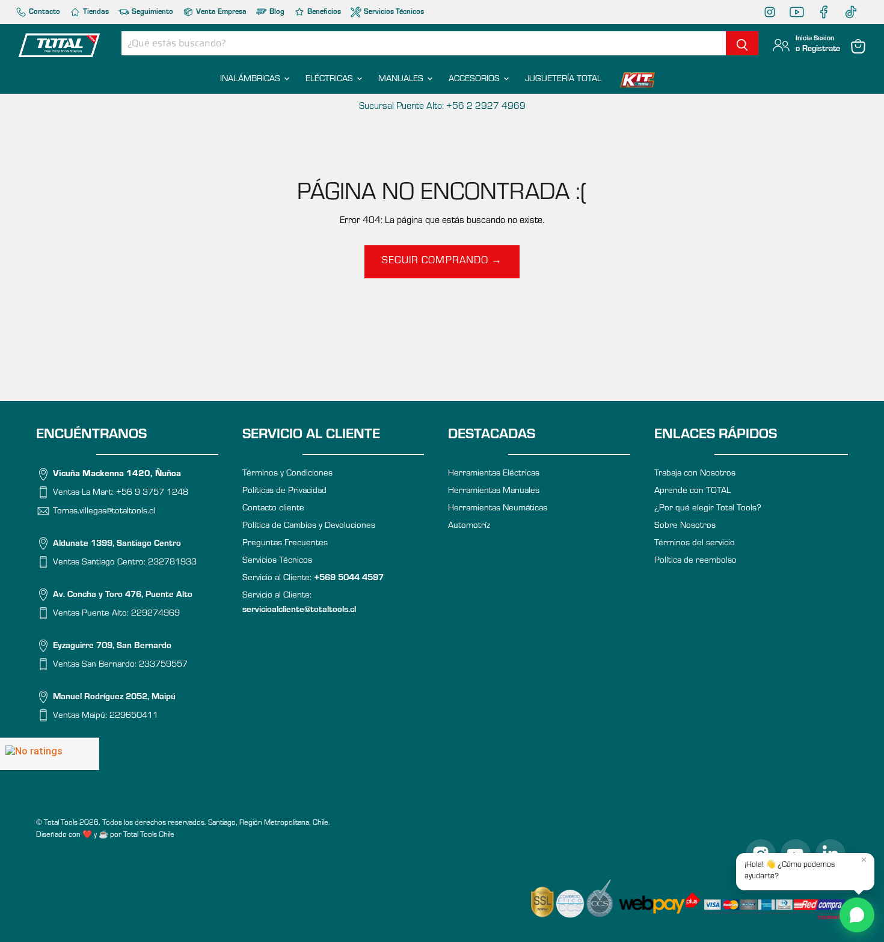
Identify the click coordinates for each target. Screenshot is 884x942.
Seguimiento (151, 12)
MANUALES (402, 79)
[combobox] (423, 43)
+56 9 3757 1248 (152, 493)
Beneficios (323, 12)
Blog (276, 12)
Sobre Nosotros (685, 526)
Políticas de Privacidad (284, 491)
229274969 (155, 613)
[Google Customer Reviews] (49, 754)
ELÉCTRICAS (330, 79)
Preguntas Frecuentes (285, 543)
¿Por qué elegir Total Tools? (707, 508)
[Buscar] (742, 43)
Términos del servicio (694, 543)
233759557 (163, 664)
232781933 (172, 562)
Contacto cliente (273, 508)
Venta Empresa (220, 12)
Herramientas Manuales (493, 491)
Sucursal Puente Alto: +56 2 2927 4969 (442, 107)
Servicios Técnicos (393, 12)
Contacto (43, 12)
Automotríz (469, 526)
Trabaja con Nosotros (694, 474)
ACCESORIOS (475, 79)
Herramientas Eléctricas (493, 474)
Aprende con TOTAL (692, 491)
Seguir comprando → (442, 262)
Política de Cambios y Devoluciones (308, 526)
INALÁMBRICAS (251, 79)
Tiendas (95, 12)
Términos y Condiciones (287, 474)
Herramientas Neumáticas (497, 508)
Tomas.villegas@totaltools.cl (104, 511)
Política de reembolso (695, 561)
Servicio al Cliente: (313, 578)
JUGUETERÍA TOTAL (563, 79)
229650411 (133, 715)
